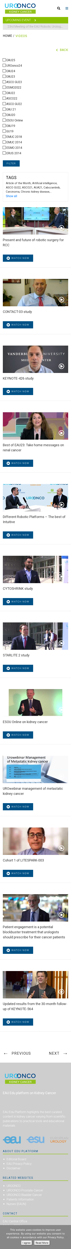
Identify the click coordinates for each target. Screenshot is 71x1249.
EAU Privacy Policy (19, 1164)
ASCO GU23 (13, 82)
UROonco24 (13, 65)
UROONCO (14, 1186)
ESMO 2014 (13, 148)
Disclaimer (13, 1168)
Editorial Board (16, 1159)
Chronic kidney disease (35, 191)
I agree (27, 1242)
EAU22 (10, 93)
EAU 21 (10, 109)
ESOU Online (14, 120)
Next (54, 1053)
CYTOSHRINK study (18, 589)
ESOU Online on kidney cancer (25, 722)
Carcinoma (13, 191)
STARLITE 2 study (16, 655)
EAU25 (10, 60)
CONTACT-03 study (17, 312)
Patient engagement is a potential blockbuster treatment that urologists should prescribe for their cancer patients (34, 932)
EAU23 (10, 76)
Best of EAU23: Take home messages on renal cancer (33, 447)
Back (64, 50)
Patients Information (20, 1199)
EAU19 (10, 126)
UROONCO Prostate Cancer (25, 1190)
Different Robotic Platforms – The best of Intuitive (34, 519)
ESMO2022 (13, 87)
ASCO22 (11, 98)
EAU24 (10, 71)
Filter (11, 163)
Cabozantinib (52, 187)
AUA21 (38, 187)
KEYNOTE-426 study (18, 378)
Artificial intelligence (44, 183)
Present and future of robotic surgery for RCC (33, 242)
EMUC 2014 (13, 142)
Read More (42, 1242)
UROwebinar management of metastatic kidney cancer (33, 791)
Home (7, 36)
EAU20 (10, 115)
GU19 (9, 131)
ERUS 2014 (13, 153)
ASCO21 (27, 187)
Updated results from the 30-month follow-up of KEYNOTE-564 (35, 1006)
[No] (66, 1237)
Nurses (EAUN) (16, 1204)
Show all (11, 196)
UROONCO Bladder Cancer (24, 1195)
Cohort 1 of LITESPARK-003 (23, 860)
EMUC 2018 (13, 137)
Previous (21, 1053)
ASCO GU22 (13, 104)
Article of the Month (18, 183)
